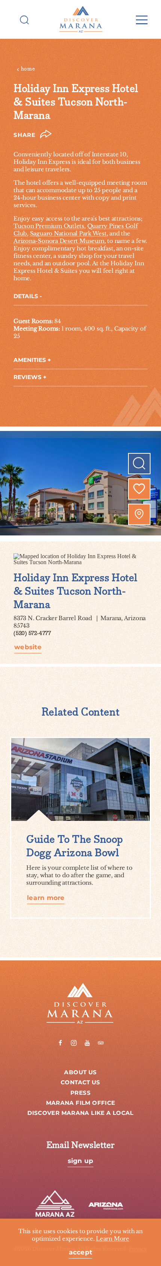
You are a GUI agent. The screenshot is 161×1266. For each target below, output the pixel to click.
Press (80, 1093)
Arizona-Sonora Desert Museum (58, 240)
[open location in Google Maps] (80, 558)
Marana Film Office (80, 1103)
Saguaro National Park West (68, 233)
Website (28, 647)
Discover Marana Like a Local (80, 1113)
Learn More (112, 1238)
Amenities (29, 360)
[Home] (80, 19)
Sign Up (81, 1161)
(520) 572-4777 (32, 633)
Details (25, 296)
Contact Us (80, 1082)
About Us (80, 1072)
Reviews (27, 377)
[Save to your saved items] (139, 488)
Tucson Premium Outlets (48, 225)
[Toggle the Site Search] (24, 19)
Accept (80, 1252)
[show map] (139, 514)
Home (28, 69)
